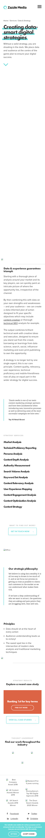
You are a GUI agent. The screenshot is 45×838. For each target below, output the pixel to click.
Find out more (21, 708)
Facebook (14, 813)
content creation (12, 320)
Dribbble (34, 818)
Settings (14, 834)
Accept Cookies (28, 834)
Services (13, 21)
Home (5, 21)
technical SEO (11, 323)
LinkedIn (14, 818)
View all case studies (20, 720)
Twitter (34, 813)
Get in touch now (20, 531)
